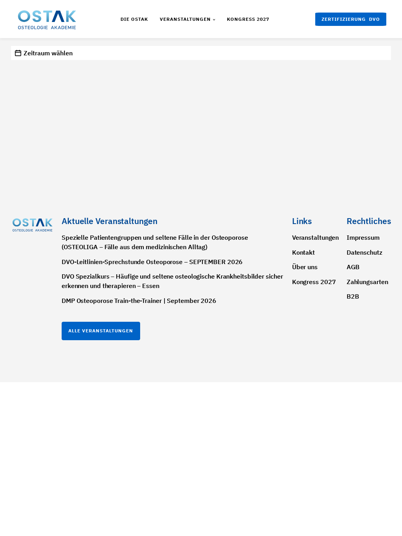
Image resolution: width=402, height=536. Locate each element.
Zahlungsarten (367, 282)
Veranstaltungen (185, 19)
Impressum (363, 237)
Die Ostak (134, 19)
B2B (353, 296)
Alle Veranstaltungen (100, 331)
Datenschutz (364, 252)
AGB (353, 267)
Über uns (305, 267)
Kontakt (303, 252)
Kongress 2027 (248, 19)
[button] (350, 19)
